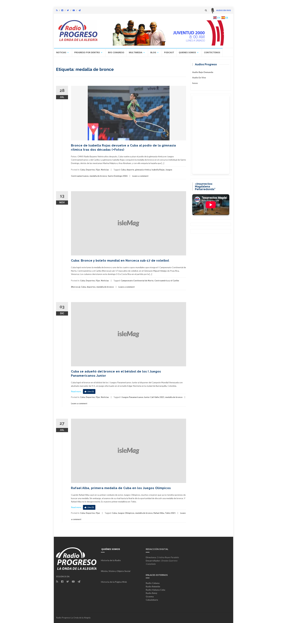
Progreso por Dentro (87, 52)
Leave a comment (140, 176)
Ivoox (195, 83)
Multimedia (135, 52)
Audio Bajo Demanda (202, 72)
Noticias (61, 52)
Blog (153, 52)
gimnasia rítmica (143, 169)
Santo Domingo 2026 (118, 176)
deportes (91, 287)
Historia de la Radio (111, 560)
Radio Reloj (151, 593)
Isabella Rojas (158, 169)
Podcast (169, 52)
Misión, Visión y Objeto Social (115, 571)
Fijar (98, 169)
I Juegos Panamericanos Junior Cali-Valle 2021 (142, 397)
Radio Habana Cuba (155, 589)
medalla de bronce (98, 176)
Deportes (90, 169)
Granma (150, 596)
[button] (165, 33)
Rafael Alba (159, 513)
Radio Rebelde (153, 586)
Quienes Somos (187, 52)
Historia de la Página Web (114, 582)
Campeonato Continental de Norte (137, 280)
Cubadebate (152, 599)
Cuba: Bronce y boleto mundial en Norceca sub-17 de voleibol (120, 260)
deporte (130, 169)
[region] (165, 33)
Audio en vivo (199, 77)
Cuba (82, 169)
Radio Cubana (152, 583)
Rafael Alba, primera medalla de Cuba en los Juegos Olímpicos (121, 488)
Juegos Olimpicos (126, 513)
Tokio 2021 (170, 513)
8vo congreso (116, 52)
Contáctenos (212, 52)
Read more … (77, 391)
